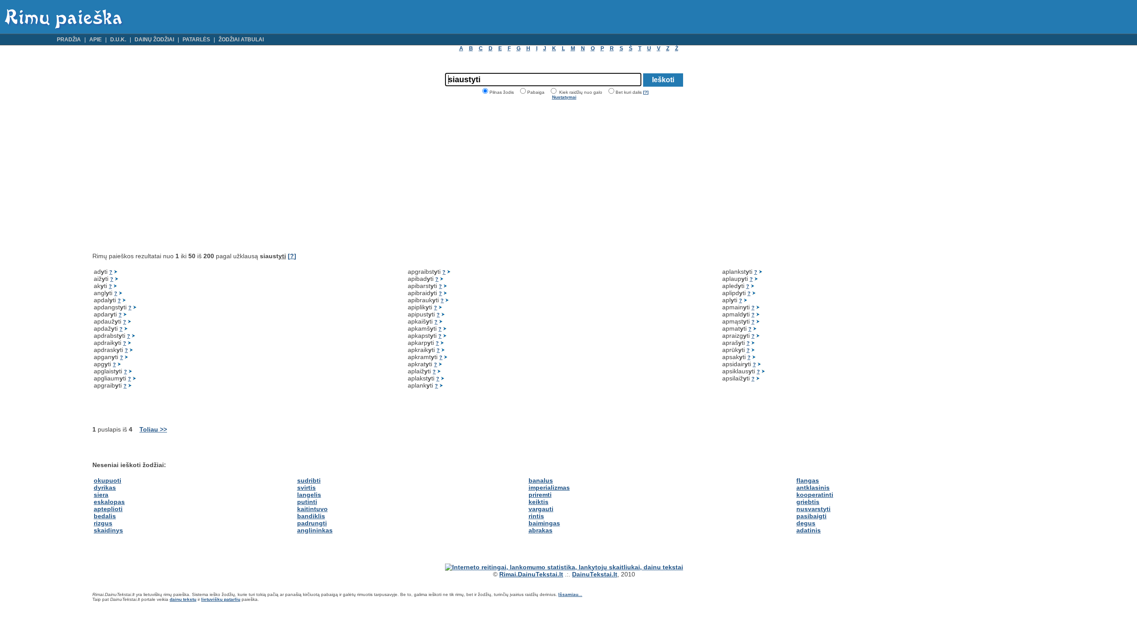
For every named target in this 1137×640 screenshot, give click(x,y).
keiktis (539, 501)
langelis (309, 494)
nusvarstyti (813, 508)
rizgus (103, 523)
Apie (95, 39)
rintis (536, 516)
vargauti (541, 508)
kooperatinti (814, 494)
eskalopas (109, 501)
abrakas (541, 530)
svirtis (306, 487)
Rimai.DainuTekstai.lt (531, 574)
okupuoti (107, 480)
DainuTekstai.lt (594, 574)
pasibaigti (811, 516)
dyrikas (105, 487)
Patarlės (196, 39)
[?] (645, 92)
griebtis (807, 501)
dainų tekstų (183, 599)
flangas (807, 480)
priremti (540, 494)
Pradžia (69, 39)
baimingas (544, 523)
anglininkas (315, 530)
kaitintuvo (312, 508)
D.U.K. (118, 39)
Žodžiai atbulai (241, 39)
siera (101, 494)
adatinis (808, 530)
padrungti (312, 523)
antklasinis (813, 487)
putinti (307, 501)
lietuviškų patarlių (220, 599)
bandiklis (311, 516)
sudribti (309, 480)
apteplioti (108, 508)
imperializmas (549, 487)
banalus (541, 480)
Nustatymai (564, 97)
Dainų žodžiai (154, 39)
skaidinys (108, 530)
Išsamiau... (570, 594)
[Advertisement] (167, 176)
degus (805, 523)
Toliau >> (153, 429)
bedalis (105, 516)
